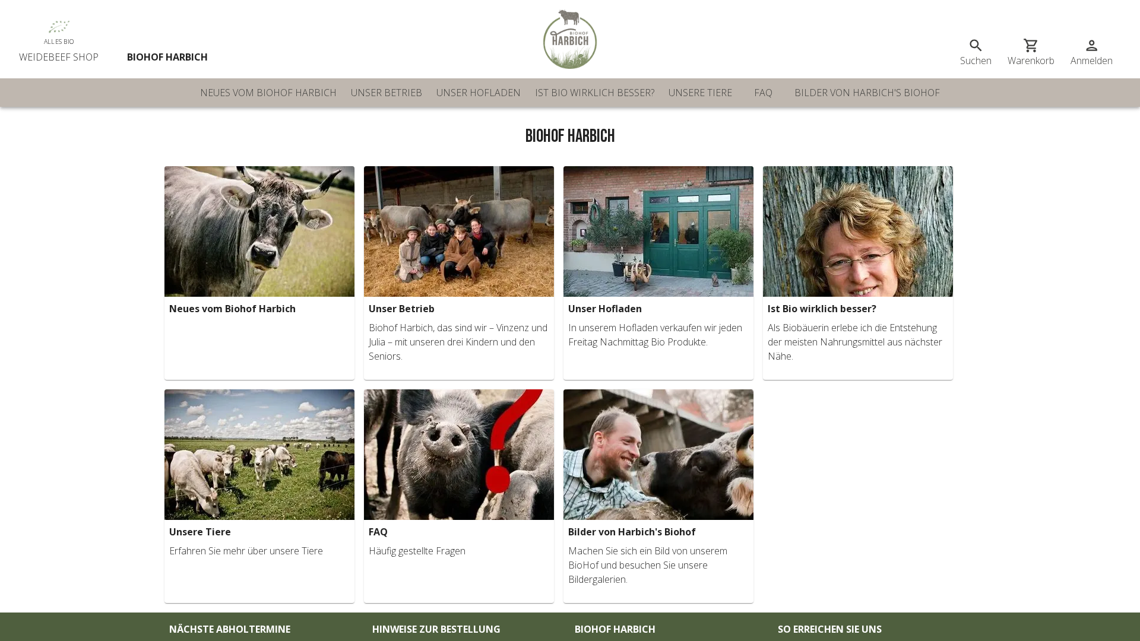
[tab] (268, 92)
